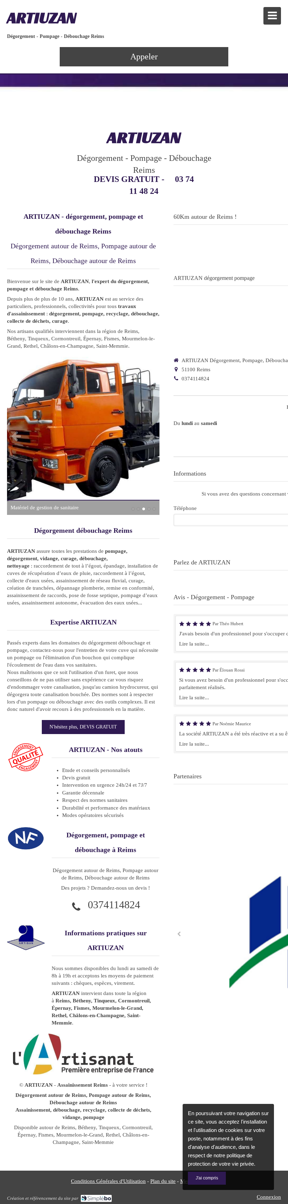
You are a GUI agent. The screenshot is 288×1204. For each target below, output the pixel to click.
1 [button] (133, 509)
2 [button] (138, 509)
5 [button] (154, 509)
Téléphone (185, 508)
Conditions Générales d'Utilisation (108, 1181)
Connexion (269, 1197)
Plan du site (163, 1181)
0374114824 (114, 904)
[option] (83, 436)
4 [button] (149, 509)
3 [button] (143, 509)
